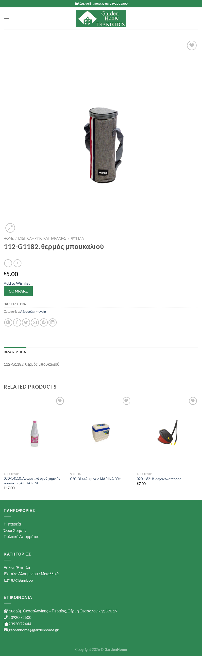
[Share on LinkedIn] (53, 322)
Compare (18, 291)
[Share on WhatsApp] (8, 322)
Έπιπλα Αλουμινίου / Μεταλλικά (31, 573)
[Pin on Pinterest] (44, 322)
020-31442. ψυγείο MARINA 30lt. (95, 479)
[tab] (15, 352)
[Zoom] (10, 228)
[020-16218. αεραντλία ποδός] (167, 433)
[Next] (198, 447)
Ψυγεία (77, 238)
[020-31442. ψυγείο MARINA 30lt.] (101, 433)
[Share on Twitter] (26, 322)
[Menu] (7, 18)
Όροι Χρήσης (15, 530)
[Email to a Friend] (35, 322)
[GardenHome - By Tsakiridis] (101, 18)
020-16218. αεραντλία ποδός (159, 479)
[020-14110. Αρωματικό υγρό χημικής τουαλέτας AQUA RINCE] (34, 433)
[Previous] (4, 447)
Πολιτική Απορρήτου (21, 536)
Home (9, 238)
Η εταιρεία (12, 524)
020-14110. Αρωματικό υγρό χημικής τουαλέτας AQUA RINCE (32, 480)
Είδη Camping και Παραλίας (42, 238)
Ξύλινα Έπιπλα (17, 567)
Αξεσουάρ (27, 311)
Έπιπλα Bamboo (18, 580)
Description (15, 352)
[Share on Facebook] (17, 322)
